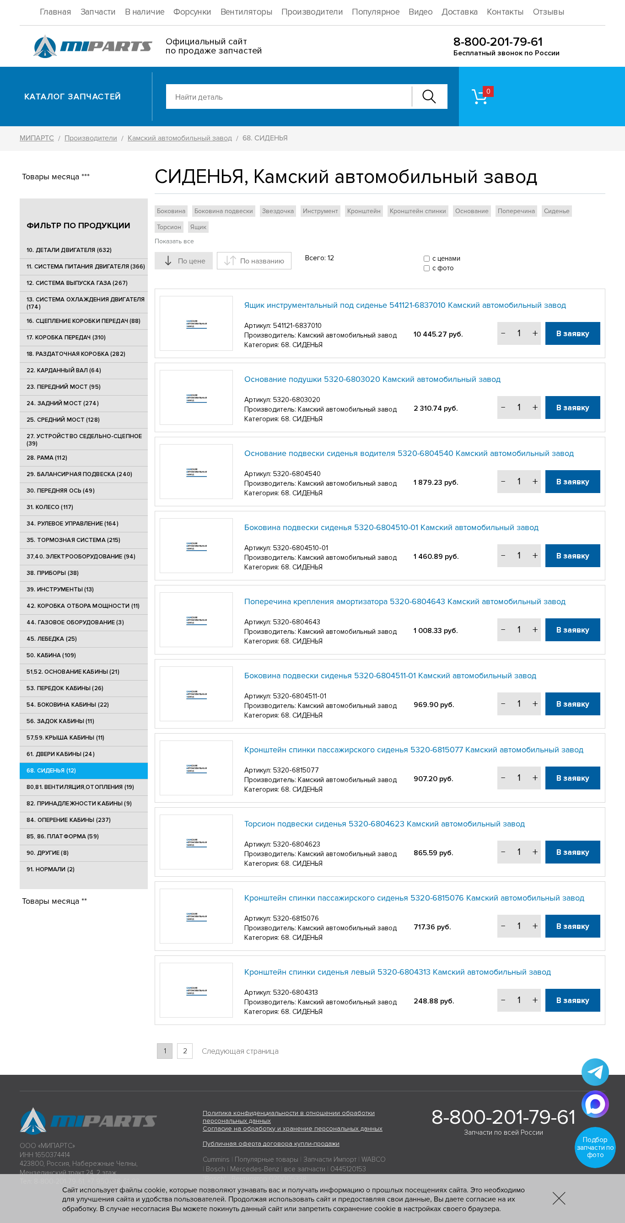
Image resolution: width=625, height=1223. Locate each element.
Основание (472, 211)
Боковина (171, 211)
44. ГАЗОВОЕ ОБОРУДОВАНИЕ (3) (75, 622)
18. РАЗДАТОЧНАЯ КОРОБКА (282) (76, 354)
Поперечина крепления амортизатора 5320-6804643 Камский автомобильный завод (405, 601)
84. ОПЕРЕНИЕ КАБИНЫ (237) (69, 820)
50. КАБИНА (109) (51, 655)
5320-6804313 (295, 992)
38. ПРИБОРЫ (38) (53, 573)
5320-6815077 (296, 770)
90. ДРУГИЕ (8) (48, 853)
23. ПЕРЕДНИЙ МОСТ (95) (64, 387)
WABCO (373, 1159)
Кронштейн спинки (418, 211)
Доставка (460, 12)
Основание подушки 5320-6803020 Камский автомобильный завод (372, 379)
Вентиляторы (246, 12)
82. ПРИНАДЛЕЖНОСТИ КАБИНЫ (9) (79, 803)
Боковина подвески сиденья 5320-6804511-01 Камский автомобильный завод (390, 676)
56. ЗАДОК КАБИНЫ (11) (60, 721)
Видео (420, 12)
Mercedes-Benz (254, 1169)
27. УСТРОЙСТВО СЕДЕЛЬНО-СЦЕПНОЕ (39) (84, 440)
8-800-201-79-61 (498, 41)
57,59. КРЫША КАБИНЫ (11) (65, 737)
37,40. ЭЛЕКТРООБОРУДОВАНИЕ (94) (81, 556)
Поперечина (516, 211)
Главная (55, 12)
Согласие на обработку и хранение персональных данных (293, 1128)
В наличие (145, 12)
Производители (312, 12)
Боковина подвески (223, 211)
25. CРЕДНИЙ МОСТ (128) (63, 420)
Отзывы (548, 12)
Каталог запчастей (73, 96)
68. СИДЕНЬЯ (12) (51, 770)
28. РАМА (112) (47, 457)
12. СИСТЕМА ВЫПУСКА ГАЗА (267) (77, 283)
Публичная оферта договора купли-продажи (271, 1144)
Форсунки (192, 12)
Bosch (215, 1169)
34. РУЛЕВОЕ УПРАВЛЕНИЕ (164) (73, 523)
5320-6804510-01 (300, 548)
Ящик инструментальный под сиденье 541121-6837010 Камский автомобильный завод (405, 305)
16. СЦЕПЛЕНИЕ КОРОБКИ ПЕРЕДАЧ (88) (83, 321)
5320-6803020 (296, 400)
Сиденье (557, 211)
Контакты (505, 12)
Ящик (198, 227)
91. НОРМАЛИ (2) (51, 869)
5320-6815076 (296, 918)
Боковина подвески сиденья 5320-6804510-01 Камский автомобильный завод (391, 527)
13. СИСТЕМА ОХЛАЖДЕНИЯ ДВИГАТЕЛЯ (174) (86, 303)
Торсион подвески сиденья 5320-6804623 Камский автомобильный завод (384, 824)
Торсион (169, 227)
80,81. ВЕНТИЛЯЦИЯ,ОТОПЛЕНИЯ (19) (80, 787)
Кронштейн (364, 211)
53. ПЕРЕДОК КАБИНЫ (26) (65, 688)
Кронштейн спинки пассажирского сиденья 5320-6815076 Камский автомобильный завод (414, 898)
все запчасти (304, 1169)
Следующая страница (240, 1051)
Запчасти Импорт (329, 1159)
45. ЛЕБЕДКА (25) (52, 639)
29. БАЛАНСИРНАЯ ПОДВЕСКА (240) (79, 474)
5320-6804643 (296, 622)
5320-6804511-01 (299, 696)
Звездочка (278, 211)
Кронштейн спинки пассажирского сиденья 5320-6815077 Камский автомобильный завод (413, 750)
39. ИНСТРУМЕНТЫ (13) (60, 589)
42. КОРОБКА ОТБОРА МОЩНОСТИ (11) (83, 606)
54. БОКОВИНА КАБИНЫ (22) (68, 704)
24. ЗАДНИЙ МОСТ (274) (63, 403)
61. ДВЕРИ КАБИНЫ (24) (61, 754)
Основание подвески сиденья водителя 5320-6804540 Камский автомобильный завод (409, 453)
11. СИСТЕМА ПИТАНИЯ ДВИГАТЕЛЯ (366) (86, 266)
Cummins (216, 1159)
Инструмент (320, 211)
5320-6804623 (296, 844)
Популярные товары (266, 1159)
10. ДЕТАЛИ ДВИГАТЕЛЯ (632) (69, 250)
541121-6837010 (297, 326)
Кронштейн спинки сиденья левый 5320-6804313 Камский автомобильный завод (397, 972)
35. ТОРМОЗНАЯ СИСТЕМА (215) (74, 540)
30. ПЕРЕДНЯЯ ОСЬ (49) (61, 490)
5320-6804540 (297, 474)
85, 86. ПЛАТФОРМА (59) (63, 836)
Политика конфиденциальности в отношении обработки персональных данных (289, 1117)
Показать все (174, 241)
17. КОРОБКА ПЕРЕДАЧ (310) (66, 337)
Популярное (375, 12)
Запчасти (98, 12)
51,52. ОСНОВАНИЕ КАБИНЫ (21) (73, 672)
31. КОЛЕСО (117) (50, 507)
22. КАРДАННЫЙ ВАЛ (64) (64, 370)
